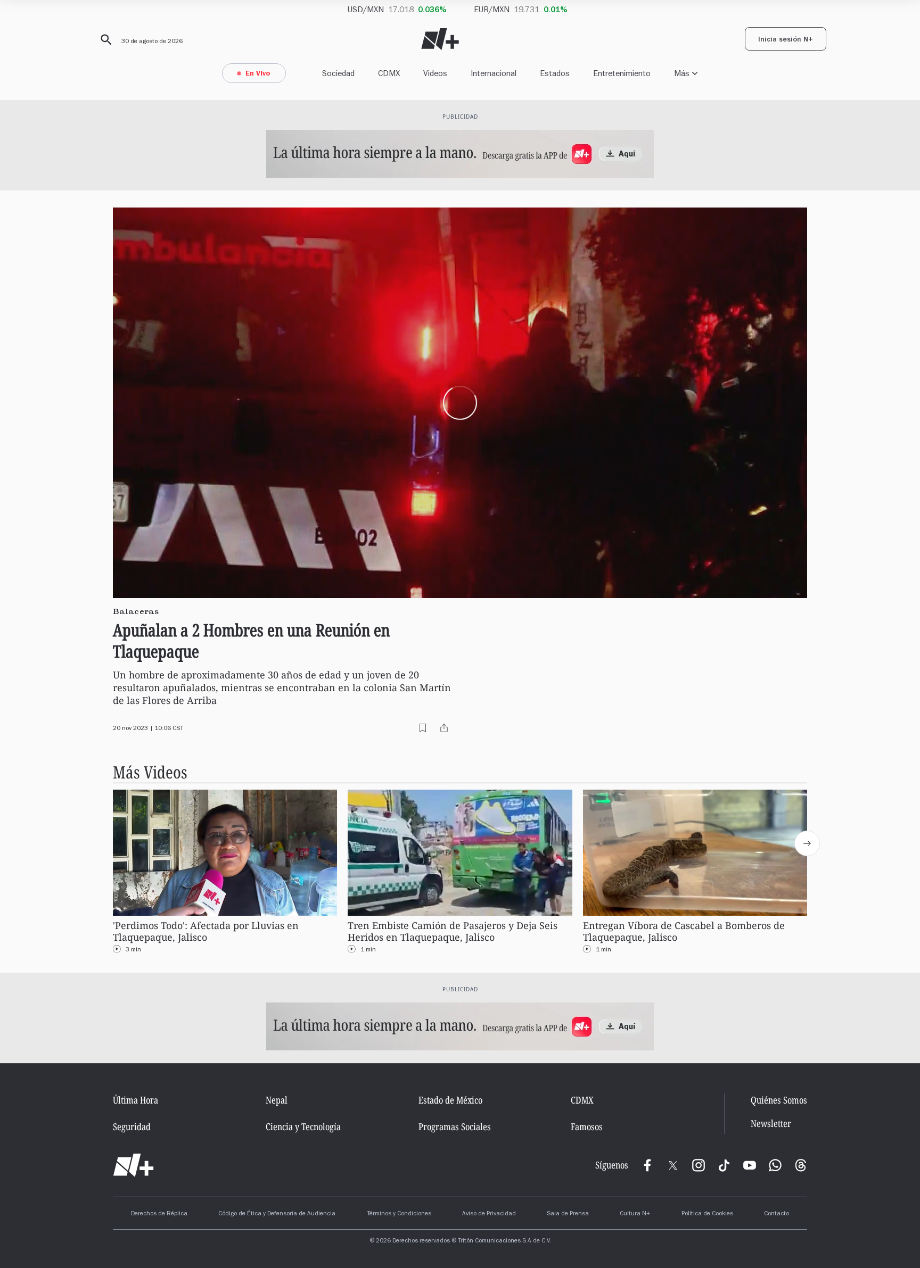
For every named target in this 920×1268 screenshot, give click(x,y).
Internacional (493, 73)
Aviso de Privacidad (489, 1214)
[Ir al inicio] (133, 1165)
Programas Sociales (454, 1126)
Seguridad (132, 1126)
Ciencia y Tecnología (303, 1126)
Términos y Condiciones (399, 1214)
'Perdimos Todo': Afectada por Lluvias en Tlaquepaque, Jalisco (206, 931)
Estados (555, 73)
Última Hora (135, 1099)
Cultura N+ (635, 1214)
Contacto (776, 1214)
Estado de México (450, 1099)
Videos (435, 73)
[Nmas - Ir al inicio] (440, 39)
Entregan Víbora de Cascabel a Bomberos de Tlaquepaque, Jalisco (684, 931)
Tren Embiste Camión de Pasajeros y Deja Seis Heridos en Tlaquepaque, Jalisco (452, 931)
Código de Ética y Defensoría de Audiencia (276, 1214)
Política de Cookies (707, 1214)
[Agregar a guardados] (422, 728)
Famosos (587, 1126)
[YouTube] (749, 1165)
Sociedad (338, 73)
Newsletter (771, 1123)
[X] (673, 1165)
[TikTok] (724, 1165)
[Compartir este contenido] (444, 728)
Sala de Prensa (568, 1214)
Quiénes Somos (779, 1099)
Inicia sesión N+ (785, 40)
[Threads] (800, 1165)
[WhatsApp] (775, 1165)
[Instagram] (698, 1165)
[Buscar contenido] (104, 40)
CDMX (389, 73)
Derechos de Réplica (159, 1214)
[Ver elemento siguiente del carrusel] (807, 843)
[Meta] (647, 1165)
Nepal (277, 1099)
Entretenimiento (622, 73)
